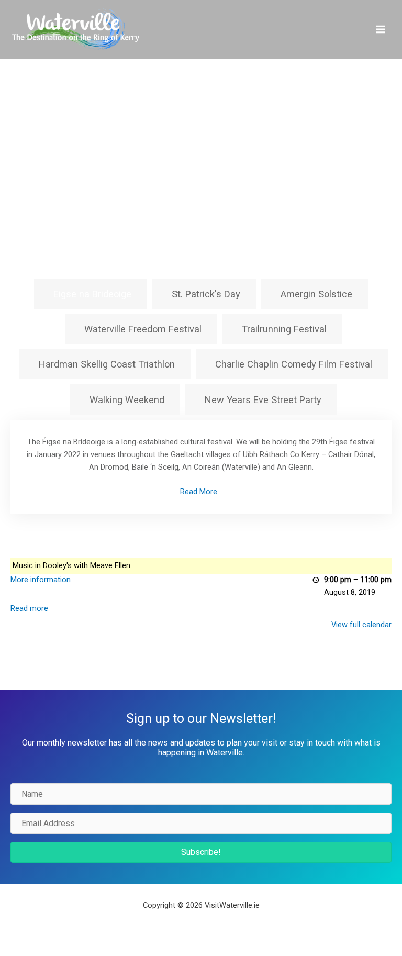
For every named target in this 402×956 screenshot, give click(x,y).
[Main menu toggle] (381, 29)
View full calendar (361, 624)
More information (40, 579)
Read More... (201, 491)
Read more (29, 608)
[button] (201, 852)
